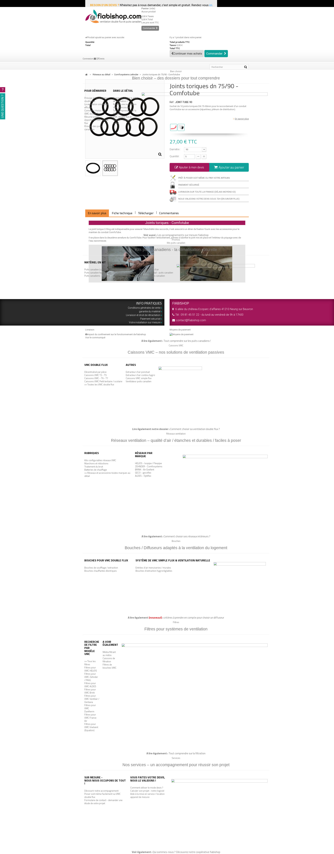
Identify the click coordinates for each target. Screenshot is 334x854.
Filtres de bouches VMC (109, 666)
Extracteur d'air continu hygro (140, 375)
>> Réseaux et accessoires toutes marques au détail (107, 474)
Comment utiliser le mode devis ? (146, 787)
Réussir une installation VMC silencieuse (124, 105)
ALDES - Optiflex (143, 476)
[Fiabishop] (110, 16)
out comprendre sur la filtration (187, 753)
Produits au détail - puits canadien (156, 272)
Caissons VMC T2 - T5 (95, 375)
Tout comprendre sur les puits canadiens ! (187, 341)
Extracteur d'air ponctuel (138, 372)
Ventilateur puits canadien (152, 275)
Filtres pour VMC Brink (90, 691)
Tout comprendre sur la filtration (124, 112)
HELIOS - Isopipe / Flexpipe (148, 463)
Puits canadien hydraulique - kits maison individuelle (110, 272)
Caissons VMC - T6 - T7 (96, 378)
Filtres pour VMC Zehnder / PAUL (91, 677)
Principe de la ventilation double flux (96, 99)
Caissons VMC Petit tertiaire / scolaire (103, 381)
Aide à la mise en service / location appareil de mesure (147, 795)
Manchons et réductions (96, 463)
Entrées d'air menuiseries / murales (153, 567)
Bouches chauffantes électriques (100, 571)
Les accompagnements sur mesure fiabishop (183, 235)
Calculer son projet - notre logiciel (147, 790)
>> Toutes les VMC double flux (99, 384)
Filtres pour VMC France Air (90, 718)
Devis (101, 58)
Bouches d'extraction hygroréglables (154, 571)
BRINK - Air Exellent (144, 469)
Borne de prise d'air (149, 269)
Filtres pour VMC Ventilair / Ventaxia (91, 699)
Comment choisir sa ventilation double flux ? (195, 429)
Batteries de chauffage (95, 469)
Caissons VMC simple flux (139, 378)
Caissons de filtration (109, 660)
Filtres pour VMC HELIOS (90, 669)
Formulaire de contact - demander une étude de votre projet (103, 801)
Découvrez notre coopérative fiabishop (198, 852)
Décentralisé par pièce (95, 372)
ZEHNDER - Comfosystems (148, 466)
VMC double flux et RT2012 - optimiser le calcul (123, 120)
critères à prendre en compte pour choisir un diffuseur (194, 617)
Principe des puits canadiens (93, 127)
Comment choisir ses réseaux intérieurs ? (187, 536)
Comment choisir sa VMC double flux (94, 112)
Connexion (88, 58)
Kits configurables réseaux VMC (100, 460)
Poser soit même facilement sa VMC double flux (102, 795)
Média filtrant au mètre (109, 653)
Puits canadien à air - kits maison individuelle (106, 269)
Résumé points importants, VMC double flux (96, 120)
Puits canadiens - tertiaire (97, 275)
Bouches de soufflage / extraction (101, 567)
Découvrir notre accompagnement (101, 790)
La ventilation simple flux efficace (96, 105)
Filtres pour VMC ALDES (90, 684)
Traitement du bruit (93, 466)
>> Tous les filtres (90, 662)
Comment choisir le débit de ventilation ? (125, 99)
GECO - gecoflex (143, 472)
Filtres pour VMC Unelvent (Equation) (91, 727)
